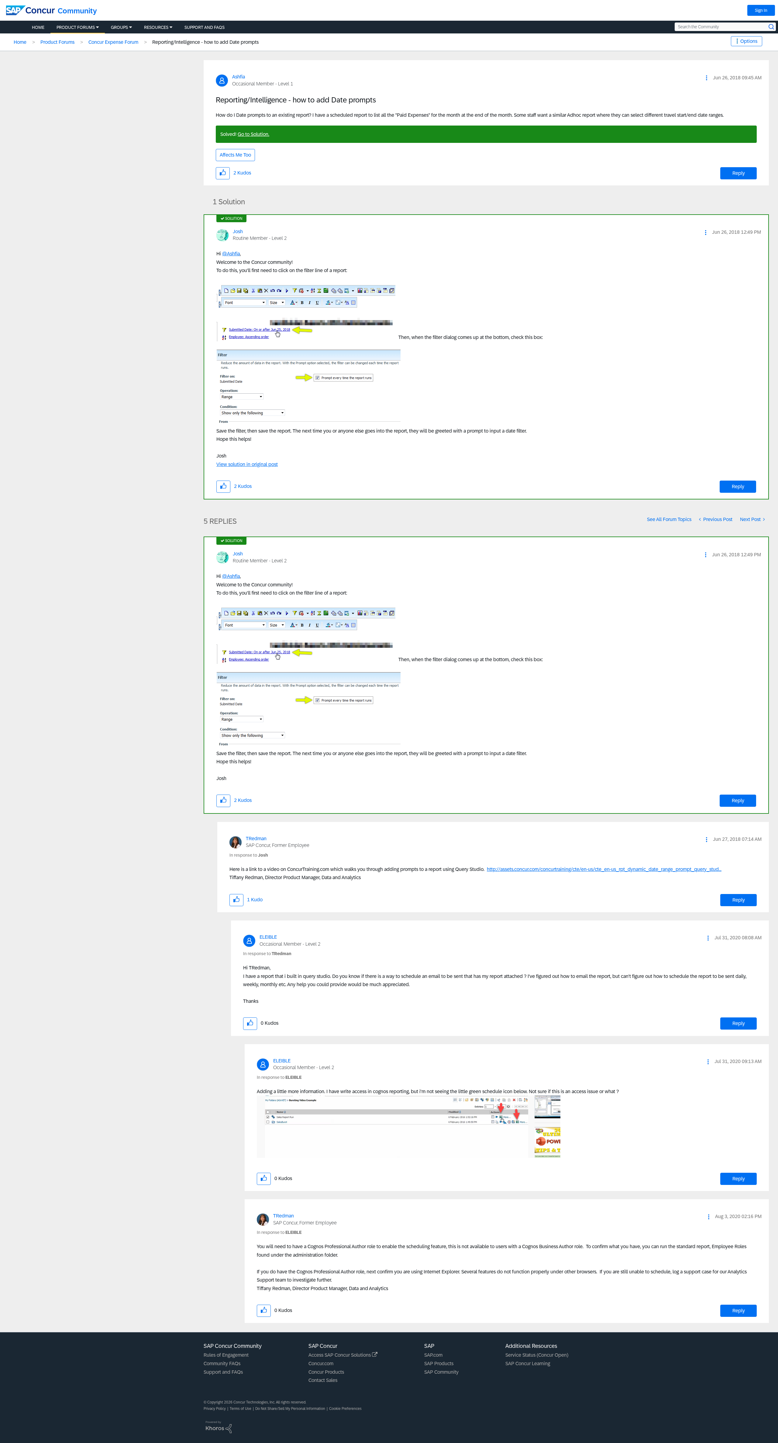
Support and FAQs (223, 1372)
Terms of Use (240, 1409)
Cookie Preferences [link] (345, 1409)
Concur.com (320, 1363)
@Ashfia (231, 253)
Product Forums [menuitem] (76, 27)
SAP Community (441, 1372)
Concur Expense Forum (113, 42)
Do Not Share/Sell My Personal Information (290, 1409)
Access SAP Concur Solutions (340, 1355)
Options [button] (748, 41)
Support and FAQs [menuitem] (204, 27)
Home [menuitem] (38, 27)
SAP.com (433, 1355)
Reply (738, 173)
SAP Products (438, 1363)
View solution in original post (247, 464)
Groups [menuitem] (119, 27)
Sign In (761, 10)
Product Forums (57, 42)
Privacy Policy (215, 1409)
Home (20, 42)
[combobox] (725, 26)
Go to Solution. (253, 134)
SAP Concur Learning (527, 1363)
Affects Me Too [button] (235, 154)
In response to (248, 855)
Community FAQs (222, 1363)
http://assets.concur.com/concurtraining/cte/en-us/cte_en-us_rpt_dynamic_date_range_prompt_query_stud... (604, 869)
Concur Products (326, 1372)
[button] (706, 78)
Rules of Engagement (226, 1355)
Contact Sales (322, 1380)
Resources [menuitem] (156, 27)
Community (77, 11)
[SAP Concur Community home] (30, 10)
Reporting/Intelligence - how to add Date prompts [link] (205, 42)
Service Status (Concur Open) (536, 1355)
